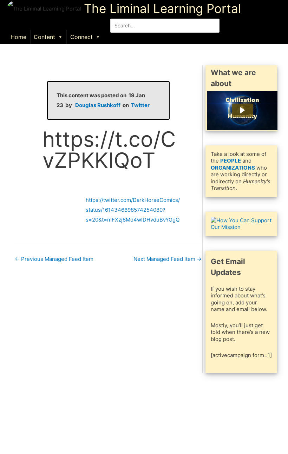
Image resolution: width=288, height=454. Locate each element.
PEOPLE (230, 160)
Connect (81, 36)
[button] (165, 36)
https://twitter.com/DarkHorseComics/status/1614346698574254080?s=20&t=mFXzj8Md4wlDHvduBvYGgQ (133, 210)
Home (18, 36)
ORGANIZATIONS (233, 167)
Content (44, 36)
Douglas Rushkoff (97, 105)
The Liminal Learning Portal (162, 8)
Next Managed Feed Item (167, 259)
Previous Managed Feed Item (54, 259)
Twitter (140, 105)
